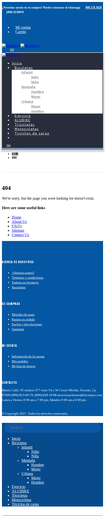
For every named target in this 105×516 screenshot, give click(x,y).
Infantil (27, 72)
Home (16, 217)
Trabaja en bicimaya (25, 282)
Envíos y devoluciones (27, 324)
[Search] (95, 428)
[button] (5, 40)
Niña (35, 82)
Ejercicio (18, 487)
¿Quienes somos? (23, 273)
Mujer (36, 96)
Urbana (27, 101)
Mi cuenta (23, 27)
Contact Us (20, 235)
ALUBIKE (20, 491)
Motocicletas (21, 500)
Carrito (20, 32)
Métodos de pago (23, 314)
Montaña (28, 87)
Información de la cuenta (28, 356)
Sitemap (18, 230)
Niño (35, 77)
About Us (19, 222)
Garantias (18, 329)
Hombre (37, 91)
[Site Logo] (20, 46)
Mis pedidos (20, 361)
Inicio (16, 438)
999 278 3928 (93, 7)
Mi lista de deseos (23, 366)
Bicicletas (24, 67)
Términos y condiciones (27, 277)
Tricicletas (19, 495)
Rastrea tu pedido (23, 319)
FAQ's (17, 226)
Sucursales (19, 287)
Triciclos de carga (32, 133)
